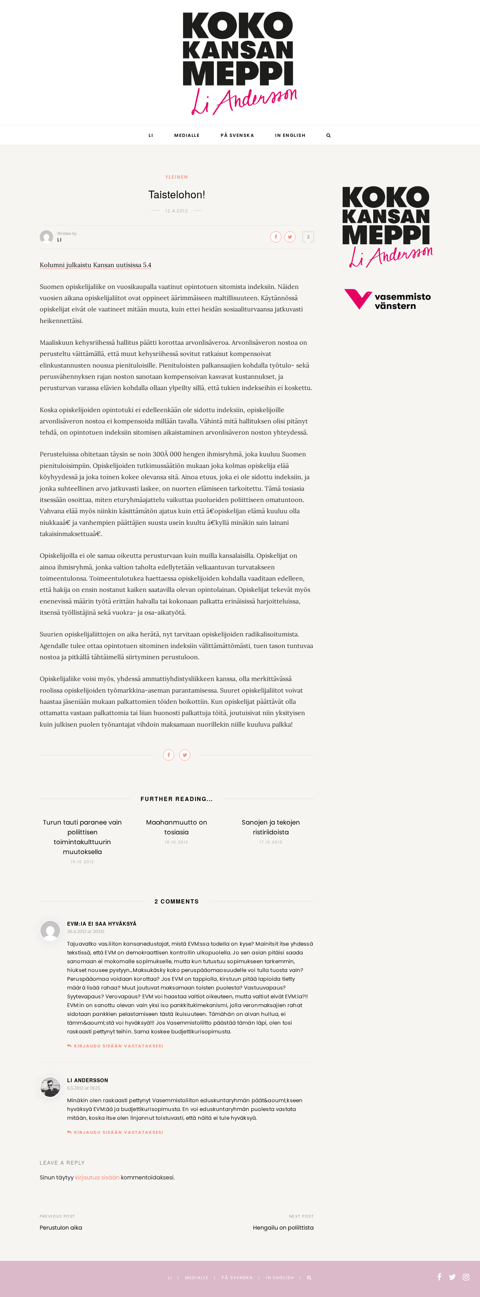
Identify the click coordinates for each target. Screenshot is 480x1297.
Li (151, 135)
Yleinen (176, 176)
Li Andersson (87, 1080)
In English (290, 135)
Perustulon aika (61, 1228)
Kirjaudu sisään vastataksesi (118, 1046)
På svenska (237, 135)
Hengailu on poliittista (283, 1228)
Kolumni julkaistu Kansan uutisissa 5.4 (95, 265)
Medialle (187, 135)
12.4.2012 (177, 211)
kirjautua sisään (97, 1177)
